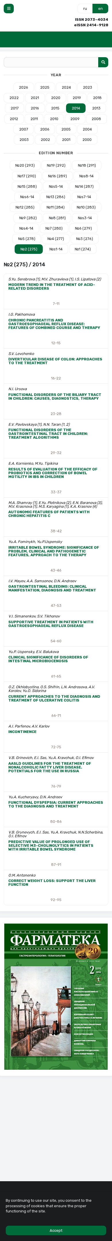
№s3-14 (85, 218)
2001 (66, 139)
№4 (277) (55, 239)
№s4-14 (26, 228)
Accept (56, 1230)
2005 (66, 129)
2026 (23, 87)
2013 (96, 108)
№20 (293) (25, 165)
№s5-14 (56, 186)
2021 (35, 98)
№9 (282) (28, 218)
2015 (55, 108)
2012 (14, 119)
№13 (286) (55, 197)
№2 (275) (28, 249)
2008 (96, 119)
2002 (45, 139)
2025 (44, 87)
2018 (97, 98)
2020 (55, 98)
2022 (14, 98)
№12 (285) (25, 207)
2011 (34, 119)
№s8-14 (86, 176)
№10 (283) (86, 207)
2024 (66, 87)
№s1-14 (56, 249)
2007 (23, 129)
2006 (44, 129)
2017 (15, 108)
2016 (35, 108)
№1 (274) (83, 249)
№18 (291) (87, 165)
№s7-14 (84, 197)
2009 (75, 119)
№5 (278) (26, 239)
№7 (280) (54, 228)
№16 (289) (57, 176)
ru (85, 8)
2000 (87, 139)
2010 (54, 119)
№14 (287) (84, 186)
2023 (87, 87)
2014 (76, 108)
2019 (77, 98)
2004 (87, 129)
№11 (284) (56, 207)
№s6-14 (27, 197)
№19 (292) (56, 165)
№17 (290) (27, 176)
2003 (24, 139)
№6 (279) (83, 228)
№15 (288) (27, 186)
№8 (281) (57, 218)
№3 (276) (84, 239)
